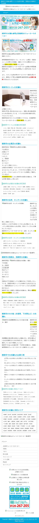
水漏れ (9, 54)
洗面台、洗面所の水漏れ (5, 265)
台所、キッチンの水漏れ (33, 206)
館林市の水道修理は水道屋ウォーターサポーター (22, 519)
